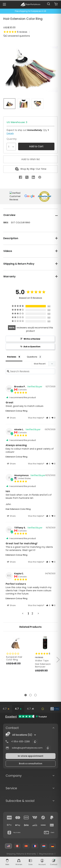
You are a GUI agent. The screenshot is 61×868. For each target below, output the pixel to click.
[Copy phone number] (35, 741)
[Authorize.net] (43, 709)
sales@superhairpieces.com (27, 747)
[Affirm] (34, 825)
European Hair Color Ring (14, 658)
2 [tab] (30, 695)
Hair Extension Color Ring (18, 509)
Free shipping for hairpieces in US (30, 11)
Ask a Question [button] (31, 346)
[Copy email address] (47, 748)
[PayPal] (51, 817)
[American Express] (26, 817)
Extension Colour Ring (16, 410)
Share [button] (12, 417)
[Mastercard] (17, 817)
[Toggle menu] (4, 4)
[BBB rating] (55, 709)
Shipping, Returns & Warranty (21, 853)
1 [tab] (25, 695)
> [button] (38, 613)
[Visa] (9, 817)
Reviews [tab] (11, 356)
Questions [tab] (32, 356)
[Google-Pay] (9, 825)
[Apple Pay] (17, 825)
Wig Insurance (46, 853)
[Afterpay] (43, 817)
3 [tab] (35, 695)
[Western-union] (34, 817)
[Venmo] (43, 825)
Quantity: (12, 138)
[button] (48, 417)
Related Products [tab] (30, 627)
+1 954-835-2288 (20, 741)
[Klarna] (51, 825)
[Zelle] (26, 825)
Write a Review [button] (32, 338)
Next (58, 659)
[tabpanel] (16, 657)
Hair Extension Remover (43, 665)
